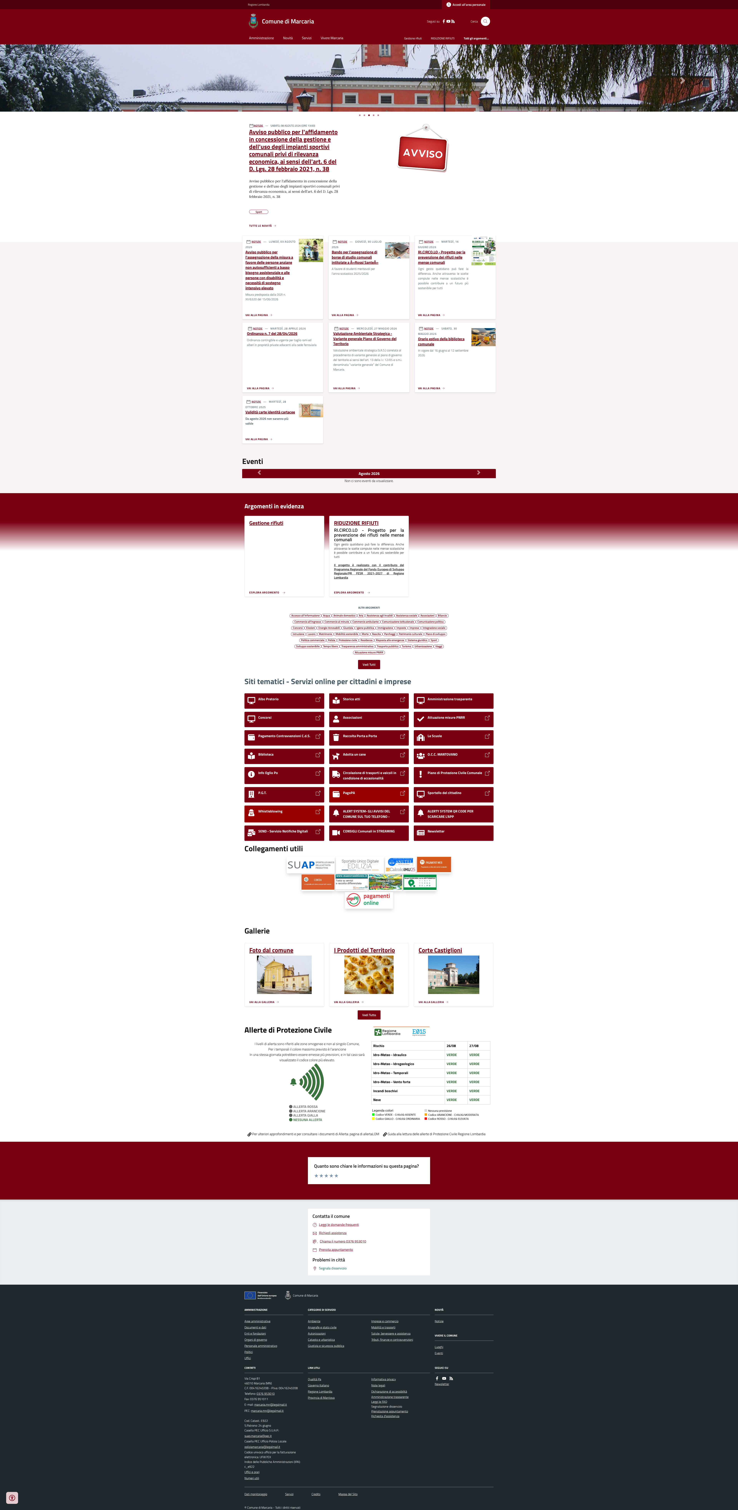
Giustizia (348, 627)
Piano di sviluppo (435, 633)
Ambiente (314, 1321)
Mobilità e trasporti (383, 1327)
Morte (365, 633)
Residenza (366, 639)
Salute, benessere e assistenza (391, 1333)
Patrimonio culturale (410, 633)
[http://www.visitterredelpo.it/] (419, 882)
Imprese (414, 627)
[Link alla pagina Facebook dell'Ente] (437, 1378)
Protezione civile (348, 639)
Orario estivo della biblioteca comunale (441, 341)
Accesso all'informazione (305, 615)
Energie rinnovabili (329, 627)
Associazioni (427, 615)
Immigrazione (385, 627)
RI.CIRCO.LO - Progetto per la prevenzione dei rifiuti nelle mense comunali (441, 257)
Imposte (401, 627)
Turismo (406, 646)
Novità (288, 38)
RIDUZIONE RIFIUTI (443, 38)
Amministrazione (261, 38)
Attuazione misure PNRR (369, 652)
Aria (361, 615)
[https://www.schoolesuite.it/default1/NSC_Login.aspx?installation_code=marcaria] (434, 865)
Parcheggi (389, 633)
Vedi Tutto (369, 1015)
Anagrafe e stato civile (322, 1327)
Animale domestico (344, 615)
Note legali (378, 1385)
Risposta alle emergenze (390, 639)
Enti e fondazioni (255, 1333)
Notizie (439, 1321)
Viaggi (438, 646)
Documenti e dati (255, 1327)
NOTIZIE (258, 126)
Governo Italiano (318, 1385)
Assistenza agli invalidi (380, 615)
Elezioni (310, 627)
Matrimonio (325, 633)
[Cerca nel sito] (484, 21)
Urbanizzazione (423, 646)
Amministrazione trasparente (390, 1397)
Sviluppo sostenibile (308, 646)
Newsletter (442, 1384)
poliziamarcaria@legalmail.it (262, 1446)
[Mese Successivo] (478, 472)
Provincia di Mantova (321, 1397)
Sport (434, 639)
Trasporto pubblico (387, 646)
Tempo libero (330, 646)
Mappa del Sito (347, 1494)
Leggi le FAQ (379, 1401)
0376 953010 (266, 1393)
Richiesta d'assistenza (385, 1416)
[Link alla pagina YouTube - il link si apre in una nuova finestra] (448, 21)
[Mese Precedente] (259, 472)
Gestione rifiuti (413, 38)
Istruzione (298, 633)
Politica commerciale (312, 639)
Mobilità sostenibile (347, 633)
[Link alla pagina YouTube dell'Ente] (444, 1378)
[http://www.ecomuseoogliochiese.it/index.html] (385, 882)
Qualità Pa (314, 1379)
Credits (316, 1494)
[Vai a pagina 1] (360, 115)
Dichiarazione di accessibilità (389, 1391)
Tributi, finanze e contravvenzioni (392, 1339)
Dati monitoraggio (255, 1494)
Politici (248, 1352)
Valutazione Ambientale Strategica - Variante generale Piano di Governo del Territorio (364, 338)
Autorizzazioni (317, 1333)
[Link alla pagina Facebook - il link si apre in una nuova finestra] (443, 21)
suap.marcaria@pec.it (258, 1436)
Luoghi (439, 1347)
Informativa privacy (383, 1379)
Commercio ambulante (365, 621)
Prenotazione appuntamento (389, 1411)
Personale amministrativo (260, 1345)
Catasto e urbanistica (321, 1339)
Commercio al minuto (337, 621)
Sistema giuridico (417, 639)
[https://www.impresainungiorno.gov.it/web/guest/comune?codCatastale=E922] (311, 865)
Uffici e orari (251, 1472)
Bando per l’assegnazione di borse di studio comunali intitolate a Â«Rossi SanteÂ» (355, 257)
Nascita (376, 633)
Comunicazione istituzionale (398, 621)
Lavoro (311, 633)
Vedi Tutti (369, 664)
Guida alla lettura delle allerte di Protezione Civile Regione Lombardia (436, 1134)
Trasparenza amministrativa (357, 646)
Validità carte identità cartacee (270, 412)
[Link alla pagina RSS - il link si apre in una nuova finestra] (453, 21)
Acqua (326, 615)
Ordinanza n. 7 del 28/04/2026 (272, 333)
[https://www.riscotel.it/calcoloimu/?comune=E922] (400, 865)
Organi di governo (255, 1339)
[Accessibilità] (12, 1498)
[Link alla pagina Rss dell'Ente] (451, 1378)
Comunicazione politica (430, 621)
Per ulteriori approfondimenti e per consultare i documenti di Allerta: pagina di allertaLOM (315, 1134)
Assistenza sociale (406, 615)
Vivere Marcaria (332, 38)
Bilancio (442, 615)
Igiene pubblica (365, 627)
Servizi (307, 38)
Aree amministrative (257, 1321)
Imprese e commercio (384, 1321)
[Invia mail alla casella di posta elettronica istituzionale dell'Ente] (270, 1404)
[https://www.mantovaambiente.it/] (352, 882)
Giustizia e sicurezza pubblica (326, 1345)
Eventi (439, 1353)
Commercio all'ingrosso (307, 621)
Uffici (247, 1358)
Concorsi (298, 627)
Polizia (331, 639)
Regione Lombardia (258, 4)
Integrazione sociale (434, 627)
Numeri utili (251, 1478)
